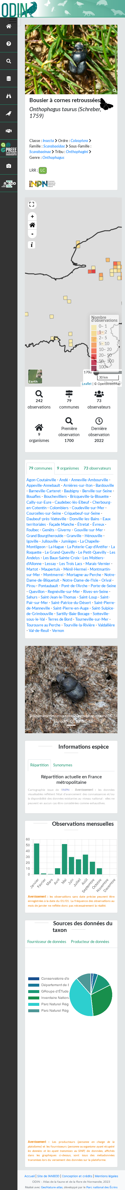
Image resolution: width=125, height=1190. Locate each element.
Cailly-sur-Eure (38, 502)
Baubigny (71, 491)
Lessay (50, 564)
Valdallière (106, 625)
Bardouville (105, 485)
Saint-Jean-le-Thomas (58, 597)
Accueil (29, 1176)
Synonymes (62, 765)
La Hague (56, 547)
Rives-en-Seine (95, 592)
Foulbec (32, 530)
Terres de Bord (60, 619)
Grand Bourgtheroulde (44, 536)
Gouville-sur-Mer (88, 530)
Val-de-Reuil (39, 631)
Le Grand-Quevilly (60, 552)
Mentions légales (106, 1176)
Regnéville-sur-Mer (64, 592)
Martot (32, 569)
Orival (106, 580)
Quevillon (36, 592)
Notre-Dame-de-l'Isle (80, 580)
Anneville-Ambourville (89, 480)
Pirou (30, 586)
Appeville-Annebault (43, 485)
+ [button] (32, 216)
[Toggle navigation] (13, 20)
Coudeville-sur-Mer (88, 508)
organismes (68, 468)
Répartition (39, 765)
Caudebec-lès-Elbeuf (72, 502)
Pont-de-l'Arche (74, 586)
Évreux (98, 524)
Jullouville (50, 541)
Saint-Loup (88, 597)
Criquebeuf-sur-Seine (82, 513)
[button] (32, 225)
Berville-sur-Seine (97, 491)
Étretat (83, 524)
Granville (74, 536)
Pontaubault (48, 586)
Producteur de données (90, 942)
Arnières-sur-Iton (77, 485)
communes (40, 468)
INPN (65, 789)
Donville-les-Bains (84, 519)
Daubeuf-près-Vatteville (46, 519)
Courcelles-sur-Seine (43, 513)
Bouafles (33, 496)
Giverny (64, 530)
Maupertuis (50, 569)
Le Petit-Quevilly (92, 552)
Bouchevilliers (55, 496)
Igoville (32, 541)
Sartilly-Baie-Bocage (73, 614)
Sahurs (32, 597)
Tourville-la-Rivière (79, 625)
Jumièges (69, 541)
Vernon (58, 631)
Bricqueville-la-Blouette (89, 496)
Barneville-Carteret (45, 491)
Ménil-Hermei (75, 569)
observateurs (97, 468)
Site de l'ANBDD (48, 1176)
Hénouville (93, 536)
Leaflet (87, 384)
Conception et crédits (77, 1176)
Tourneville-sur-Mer (91, 619)
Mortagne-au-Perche (84, 575)
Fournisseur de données (46, 942)
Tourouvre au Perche (43, 625)
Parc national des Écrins (101, 1187)
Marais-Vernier (97, 564)
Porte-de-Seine (103, 586)
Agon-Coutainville (41, 480)
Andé (63, 480)
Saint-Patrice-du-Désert (71, 603)
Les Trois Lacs (70, 564)
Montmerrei (53, 575)
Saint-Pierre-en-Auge (71, 608)
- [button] (32, 234)
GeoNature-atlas (52, 1187)
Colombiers (59, 508)
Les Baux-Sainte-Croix (61, 558)
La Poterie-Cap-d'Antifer (87, 547)
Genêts (48, 530)
